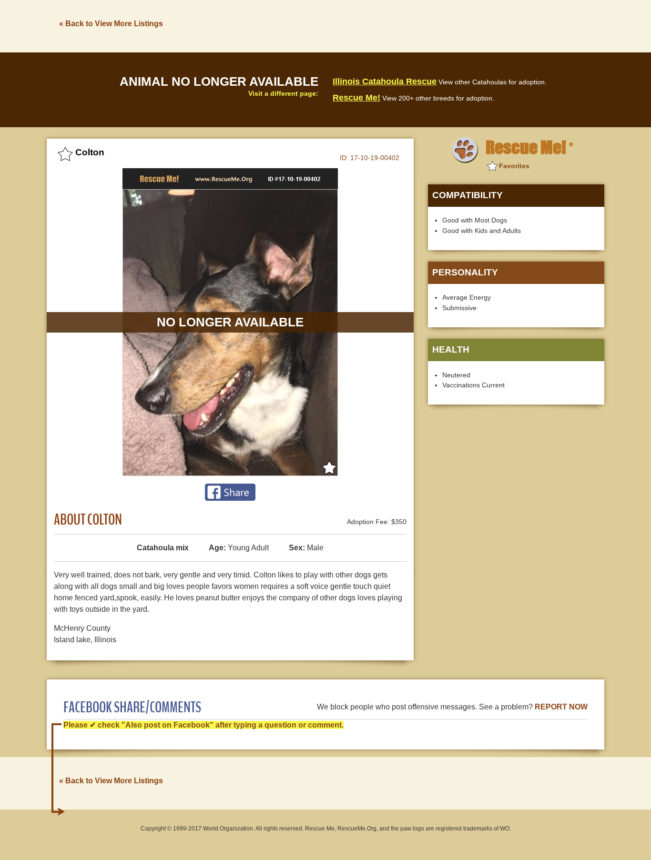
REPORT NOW (561, 707)
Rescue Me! (356, 97)
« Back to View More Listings (111, 24)
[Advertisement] (430, 25)
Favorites (514, 166)
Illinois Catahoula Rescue (385, 81)
